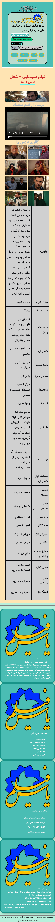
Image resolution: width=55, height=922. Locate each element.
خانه (41, 55)
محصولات (24, 55)
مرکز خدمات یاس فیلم (20, 35)
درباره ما (33, 60)
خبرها (34, 55)
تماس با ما (22, 60)
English (15, 47)
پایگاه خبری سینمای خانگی (21, 39)
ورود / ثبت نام (17, 43)
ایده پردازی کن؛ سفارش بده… (31, 47)
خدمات (14, 55)
